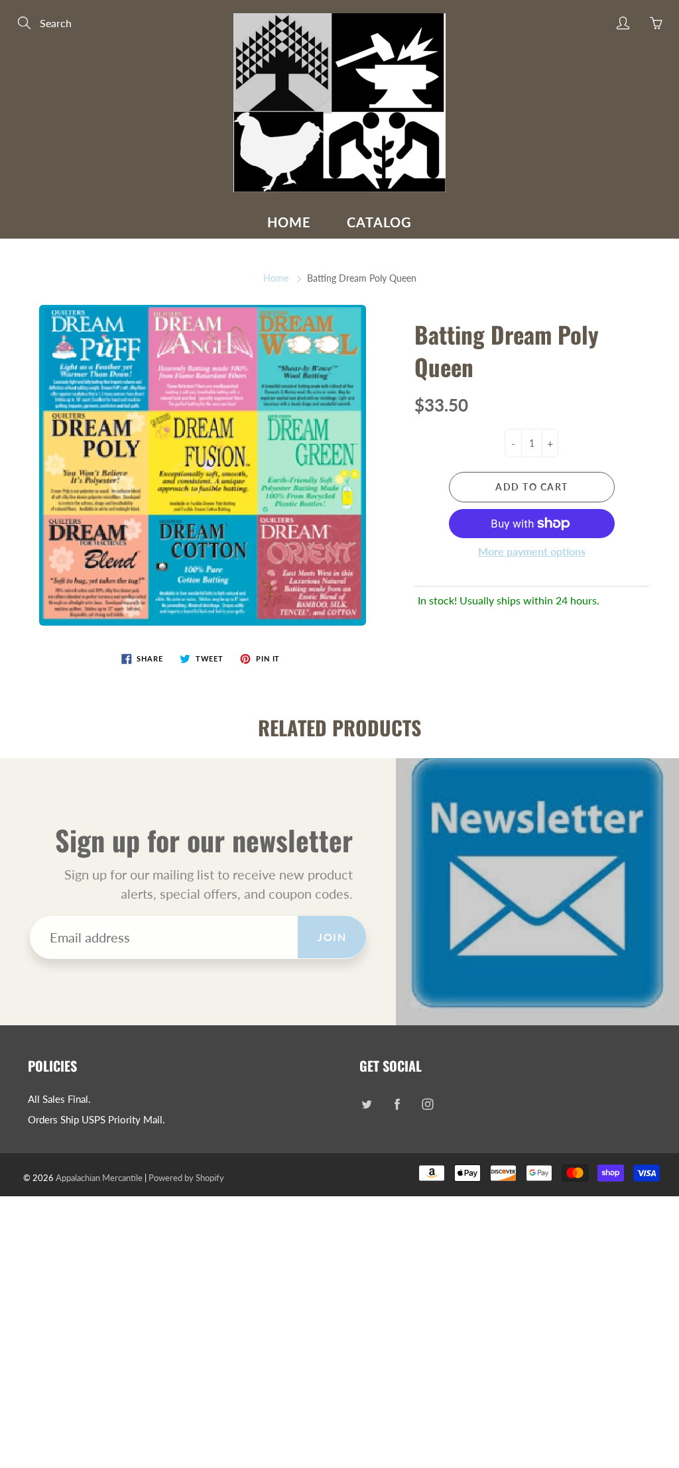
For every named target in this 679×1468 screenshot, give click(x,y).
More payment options (532, 551)
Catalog (379, 222)
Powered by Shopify (186, 1177)
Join (332, 937)
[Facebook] (396, 1104)
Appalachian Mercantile (99, 1177)
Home (289, 222)
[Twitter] (366, 1104)
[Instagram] (427, 1104)
